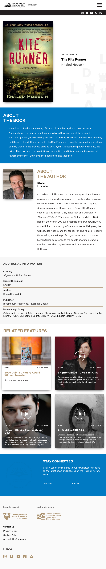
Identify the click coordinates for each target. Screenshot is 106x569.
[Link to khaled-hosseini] (18, 183)
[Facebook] (87, 13)
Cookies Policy (10, 535)
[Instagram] (82, 13)
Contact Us (8, 527)
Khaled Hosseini (73, 65)
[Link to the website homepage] (20, 5)
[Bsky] (101, 13)
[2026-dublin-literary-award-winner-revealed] (26, 363)
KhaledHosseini (42, 184)
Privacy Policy (10, 531)
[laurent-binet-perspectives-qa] (26, 421)
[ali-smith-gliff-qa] (79, 421)
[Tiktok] (96, 13)
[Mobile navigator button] (99, 5)
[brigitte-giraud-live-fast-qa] (79, 363)
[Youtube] (91, 13)
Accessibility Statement (14, 539)
